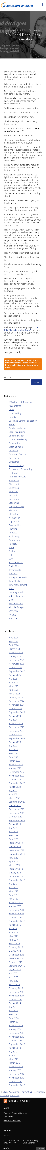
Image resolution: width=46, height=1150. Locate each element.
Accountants (15, 405)
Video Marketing (17, 596)
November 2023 (16, 730)
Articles (7, 1135)
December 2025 (16, 660)
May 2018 (13, 857)
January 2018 (15, 872)
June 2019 (13, 831)
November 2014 (16, 995)
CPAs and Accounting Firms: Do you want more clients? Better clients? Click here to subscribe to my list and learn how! (23, 363)
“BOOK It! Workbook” (12, 1120)
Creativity (13, 450)
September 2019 (17, 820)
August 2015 (15, 969)
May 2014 (13, 1014)
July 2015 (13, 973)
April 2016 (14, 939)
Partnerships (15, 525)
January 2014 (15, 1029)
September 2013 (17, 1044)
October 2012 (15, 1081)
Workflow (13, 610)
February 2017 (16, 902)
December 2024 (16, 701)
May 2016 (13, 936)
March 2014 (14, 1021)
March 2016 (14, 943)
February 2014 (16, 1025)
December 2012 (16, 1074)
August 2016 (15, 924)
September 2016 (17, 921)
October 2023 (15, 734)
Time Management (18, 584)
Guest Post (14, 487)
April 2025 (14, 689)
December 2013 (16, 1032)
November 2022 (16, 775)
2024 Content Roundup (20, 402)
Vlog (11, 599)
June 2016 (13, 932)
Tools (11, 588)
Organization (15, 521)
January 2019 (15, 846)
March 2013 (14, 1062)
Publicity (13, 543)
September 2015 (17, 965)
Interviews (14, 499)
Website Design (16, 607)
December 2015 (16, 954)
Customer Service (17, 454)
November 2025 (16, 663)
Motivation (14, 513)
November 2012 (16, 1077)
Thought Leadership (18, 577)
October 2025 (15, 667)
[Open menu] (44, 4)
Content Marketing (18, 439)
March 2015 (14, 984)
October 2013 (15, 1040)
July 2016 (13, 928)
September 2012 (17, 1085)
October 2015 (15, 962)
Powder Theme (29, 1140)
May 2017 (13, 891)
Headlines (13, 491)
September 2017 (17, 880)
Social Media (15, 566)
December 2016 (16, 909)
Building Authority (17, 428)
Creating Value (16, 446)
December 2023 (16, 727)
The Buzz (13, 573)
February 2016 (16, 947)
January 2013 (15, 1070)
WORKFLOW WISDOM (19, 1101)
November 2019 (16, 813)
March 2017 (14, 898)
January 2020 (15, 805)
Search (7, 377)
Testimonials (15, 569)
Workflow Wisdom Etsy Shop (15, 1113)
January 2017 (15, 906)
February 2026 (16, 652)
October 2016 (15, 917)
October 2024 (15, 708)
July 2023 (13, 745)
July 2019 (13, 827)
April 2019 (14, 839)
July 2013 (13, 1051)
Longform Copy (16, 506)
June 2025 (13, 682)
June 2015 (13, 977)
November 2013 (16, 1036)
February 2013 (16, 1066)
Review (12, 551)
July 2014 (13, 1006)
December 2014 (16, 992)
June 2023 (13, 749)
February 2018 (16, 868)
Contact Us (8, 1116)
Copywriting (14, 443)
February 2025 (16, 697)
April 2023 (14, 757)
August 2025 (15, 674)
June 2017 (13, 887)
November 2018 (16, 850)
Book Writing (15, 413)
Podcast (13, 532)
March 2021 (14, 798)
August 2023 (15, 742)
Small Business (16, 562)
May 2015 (13, 980)
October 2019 (15, 816)
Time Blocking (15, 581)
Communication (16, 435)
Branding (13, 417)
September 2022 (17, 783)
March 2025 (14, 693)
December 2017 (16, 876)
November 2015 (16, 958)
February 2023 (16, 764)
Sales (11, 555)
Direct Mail (14, 461)
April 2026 (14, 645)
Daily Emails (14, 458)
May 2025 (13, 686)
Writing (12, 614)
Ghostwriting (15, 484)
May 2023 (13, 753)
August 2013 (15, 1047)
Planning (13, 528)
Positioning (14, 536)
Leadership (14, 502)
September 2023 (17, 738)
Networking (14, 517)
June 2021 (13, 794)
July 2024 (13, 719)
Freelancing (14, 480)
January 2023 (15, 768)
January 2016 (15, 950)
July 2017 (13, 883)
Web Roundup (16, 603)
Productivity (14, 540)
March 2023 (14, 760)
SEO (11, 558)
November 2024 (16, 704)
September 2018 (17, 853)
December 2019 (16, 809)
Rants (11, 547)
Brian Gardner (29, 1142)
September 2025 (17, 671)
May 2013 (13, 1059)
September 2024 (17, 712)
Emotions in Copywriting (20, 469)
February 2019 (16, 842)
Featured (13, 473)
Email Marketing (16, 465)
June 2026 (13, 637)
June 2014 (13, 1010)
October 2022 (15, 779)
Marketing (14, 510)
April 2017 (14, 895)
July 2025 (13, 678)
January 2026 (15, 656)
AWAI (11, 409)
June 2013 (13, 1055)
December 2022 (16, 771)
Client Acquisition (17, 431)
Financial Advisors (17, 476)
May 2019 (13, 835)
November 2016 (16, 913)
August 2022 (15, 786)
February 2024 (16, 723)
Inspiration (14, 495)
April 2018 (14, 861)
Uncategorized (16, 592)
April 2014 (14, 1018)
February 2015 (16, 988)
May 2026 (13, 641)
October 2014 (15, 999)
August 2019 (15, 824)
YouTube (13, 618)
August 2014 (15, 1003)
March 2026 (14, 648)
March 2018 (14, 865)
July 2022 (13, 790)
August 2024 (15, 716)
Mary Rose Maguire (32, 30)
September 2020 (17, 801)
